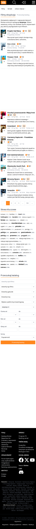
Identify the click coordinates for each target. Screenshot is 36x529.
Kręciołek (23, 489)
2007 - (9, 59)
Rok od (3, 319)
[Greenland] (3, 128)
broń (20, 214)
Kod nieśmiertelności (15, 155)
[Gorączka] (3, 193)
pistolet (18, 226)
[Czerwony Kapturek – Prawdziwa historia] (3, 140)
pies (10, 226)
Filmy (3, 9)
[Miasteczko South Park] (3, 168)
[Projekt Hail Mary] (3, 33)
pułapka (3, 238)
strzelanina (5, 250)
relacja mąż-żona (24, 238)
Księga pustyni (21, 484)
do (19, 311)
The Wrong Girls (20, 487)
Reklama (25, 524)
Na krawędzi (20, 510)
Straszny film (29, 501)
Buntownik (18, 482)
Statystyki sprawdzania (26, 449)
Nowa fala (29, 487)
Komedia (17, 35)
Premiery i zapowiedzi (8, 440)
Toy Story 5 (10, 501)
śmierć (21, 264)
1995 (8, 192)
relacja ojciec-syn (21, 244)
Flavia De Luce (26, 492)
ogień (2, 226)
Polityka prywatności (15, 524)
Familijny (9, 145)
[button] (8, 307)
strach (18, 247)
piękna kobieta (5, 229)
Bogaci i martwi (17, 485)
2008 (8, 181)
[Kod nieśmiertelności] (3, 157)
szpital (15, 250)
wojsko (12, 258)
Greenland (11, 126)
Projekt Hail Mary (14, 31)
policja (3, 232)
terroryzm (24, 250)
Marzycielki (16, 489)
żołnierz (3, 267)
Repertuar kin (5, 438)
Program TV (23, 436)
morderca (4, 223)
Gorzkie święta (10, 508)
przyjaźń (24, 236)
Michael (14, 503)
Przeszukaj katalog (23, 15)
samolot (3, 247)
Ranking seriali (23, 438)
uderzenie (26, 252)
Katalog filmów (6, 436)
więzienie (3, 258)
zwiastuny (4, 24)
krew (3, 220)
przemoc (13, 235)
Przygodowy (10, 35)
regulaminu (17, 521)
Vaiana (19, 498)
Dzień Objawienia (20, 501)
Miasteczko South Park (16, 166)
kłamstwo (13, 220)
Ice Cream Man (18, 494)
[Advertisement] (18, 89)
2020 (8, 128)
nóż (28, 223)
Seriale (10, 9)
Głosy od (3, 326)
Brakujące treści (24, 452)
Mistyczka (11, 482)
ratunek (12, 238)
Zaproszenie (6, 499)
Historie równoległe (15, 492)
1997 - (9, 168)
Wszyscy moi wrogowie (22, 491)
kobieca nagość (26, 217)
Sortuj (3, 334)
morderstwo (16, 223)
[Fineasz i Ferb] (3, 59)
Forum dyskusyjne (7, 459)
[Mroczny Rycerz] (3, 181)
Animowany (10, 61)
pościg (3, 235)
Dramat (9, 48)
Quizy (3, 451)
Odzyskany (12, 491)
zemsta (3, 264)
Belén (4, 507)
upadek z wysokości (7, 256)
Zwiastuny (4, 445)
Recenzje (4, 449)
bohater (3, 214)
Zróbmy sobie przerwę (22, 508)
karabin (15, 217)
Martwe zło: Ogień (27, 498)
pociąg (27, 229)
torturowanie (4, 252)
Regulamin (5, 524)
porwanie (13, 232)
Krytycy (3, 474)
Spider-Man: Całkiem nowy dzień (17, 496)
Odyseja (13, 498)
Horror (28, 117)
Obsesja (9, 503)
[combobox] (3, 287)
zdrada (21, 261)
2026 (8, 33)
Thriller (28, 128)
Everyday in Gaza (27, 505)
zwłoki (12, 264)
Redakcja (31, 524)
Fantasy (14, 48)
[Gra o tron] (3, 46)
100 (27, 203)
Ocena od (4, 311)
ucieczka (15, 252)
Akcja (27, 181)
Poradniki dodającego (26, 447)
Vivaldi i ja (26, 485)
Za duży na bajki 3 (23, 503)
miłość (22, 220)
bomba (12, 214)
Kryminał (32, 181)
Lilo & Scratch (11, 507)
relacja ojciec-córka (6, 244)
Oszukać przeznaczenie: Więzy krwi (21, 113)
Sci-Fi (32, 128)
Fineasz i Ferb (12, 57)
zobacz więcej (19, 9)
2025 (8, 117)
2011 (8, 157)
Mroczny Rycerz (13, 179)
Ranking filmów (6, 442)
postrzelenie (26, 232)
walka (20, 255)
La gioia (19, 505)
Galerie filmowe (6, 447)
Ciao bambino (20, 507)
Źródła (3, 476)
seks (11, 247)
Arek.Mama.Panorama (8, 487)
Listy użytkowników (7, 461)
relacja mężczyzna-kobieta (9, 241)
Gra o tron (11, 44)
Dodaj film (22, 445)
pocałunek (18, 229)
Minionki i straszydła (17, 499)
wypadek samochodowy (8, 261)
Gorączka (11, 190)
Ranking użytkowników (9, 467)
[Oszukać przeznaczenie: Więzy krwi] (3, 115)
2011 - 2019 (10, 46)
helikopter (4, 217)
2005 (8, 144)
